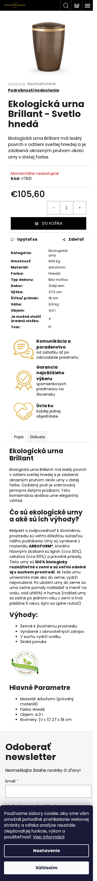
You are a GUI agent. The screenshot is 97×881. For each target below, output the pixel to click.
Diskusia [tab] (37, 437)
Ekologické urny (58, 253)
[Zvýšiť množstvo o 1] (79, 207)
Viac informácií (49, 837)
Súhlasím (46, 868)
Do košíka (52, 223)
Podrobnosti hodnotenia (33, 90)
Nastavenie (46, 851)
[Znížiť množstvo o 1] (53, 207)
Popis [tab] (19, 437)
